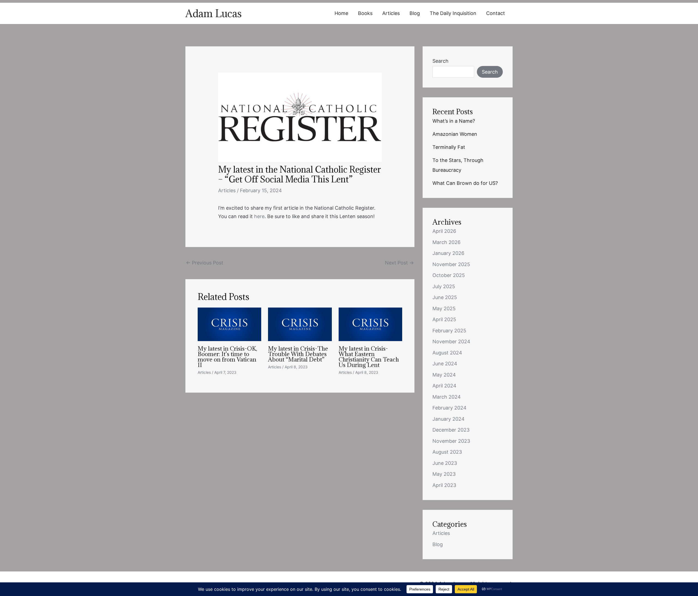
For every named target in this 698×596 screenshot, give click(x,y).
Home (341, 13)
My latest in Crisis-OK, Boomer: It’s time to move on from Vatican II (227, 357)
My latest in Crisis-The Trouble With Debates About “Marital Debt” (298, 354)
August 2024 (447, 353)
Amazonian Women (454, 134)
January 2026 (448, 253)
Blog (415, 13)
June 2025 (444, 297)
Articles (391, 13)
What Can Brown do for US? (465, 183)
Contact (495, 13)
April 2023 (444, 485)
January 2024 (448, 419)
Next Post (399, 263)
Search (440, 61)
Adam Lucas (213, 13)
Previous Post (204, 263)
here (259, 216)
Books (365, 13)
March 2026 (446, 242)
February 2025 (449, 330)
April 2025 (444, 319)
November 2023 (451, 441)
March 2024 (446, 397)
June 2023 (444, 463)
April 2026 (444, 231)
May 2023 (444, 474)
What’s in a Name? (453, 121)
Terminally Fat (448, 147)
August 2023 (447, 452)
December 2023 (451, 430)
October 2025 (448, 275)
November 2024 (451, 341)
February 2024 (449, 408)
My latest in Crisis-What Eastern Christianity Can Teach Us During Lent (369, 357)
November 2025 (451, 264)
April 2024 (444, 386)
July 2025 (443, 286)
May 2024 (444, 375)
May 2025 (444, 308)
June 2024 (444, 363)
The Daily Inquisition (453, 13)
